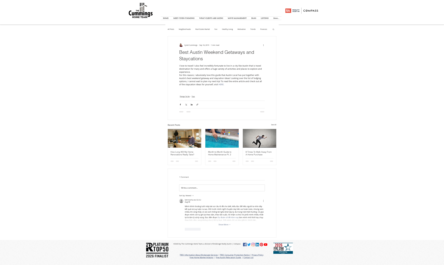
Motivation (241, 29)
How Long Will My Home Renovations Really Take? (182, 153)
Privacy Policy (257, 255)
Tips (193, 96)
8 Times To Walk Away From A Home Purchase (259, 153)
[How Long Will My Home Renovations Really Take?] (184, 138)
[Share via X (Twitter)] (186, 104)
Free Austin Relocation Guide (228, 257)
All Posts (171, 29)
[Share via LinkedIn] (192, 104)
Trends (253, 29)
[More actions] (263, 45)
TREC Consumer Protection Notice (235, 255)
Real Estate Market (202, 29)
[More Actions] (263, 201)
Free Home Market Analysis (201, 257)
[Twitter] (249, 244)
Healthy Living (227, 29)
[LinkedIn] (257, 244)
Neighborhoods (185, 29)
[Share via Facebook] (180, 104)
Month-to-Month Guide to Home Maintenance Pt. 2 (219, 153)
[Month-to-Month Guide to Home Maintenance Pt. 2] (222, 138)
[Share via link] (197, 104)
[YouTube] (265, 244)
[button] (273, 29)
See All (273, 125)
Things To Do (185, 96)
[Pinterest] (261, 244)
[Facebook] (245, 244)
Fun (215, 29)
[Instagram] (253, 244)
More (262, 29)
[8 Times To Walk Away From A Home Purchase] (259, 138)
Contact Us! (248, 257)
